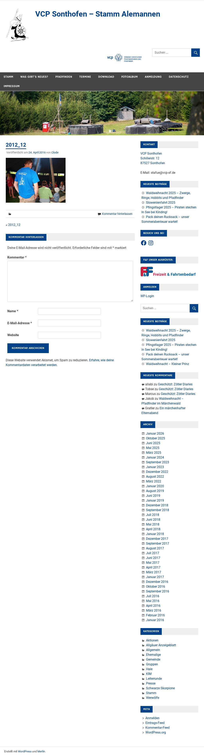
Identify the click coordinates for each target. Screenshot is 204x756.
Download (106, 77)
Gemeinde (153, 659)
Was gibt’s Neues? (34, 77)
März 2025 (153, 453)
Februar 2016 (155, 615)
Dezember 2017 (157, 539)
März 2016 (153, 610)
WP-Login (147, 296)
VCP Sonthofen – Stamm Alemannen (97, 14)
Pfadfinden (63, 77)
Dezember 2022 (157, 472)
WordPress (24, 751)
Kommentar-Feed (157, 727)
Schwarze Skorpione (160, 688)
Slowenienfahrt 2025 (160, 202)
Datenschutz (179, 77)
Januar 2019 (155, 500)
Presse (150, 683)
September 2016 (157, 591)
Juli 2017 (152, 553)
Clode (54, 152)
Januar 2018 (155, 534)
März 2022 (153, 481)
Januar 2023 (155, 467)
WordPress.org (155, 732)
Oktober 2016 (155, 586)
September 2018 (157, 510)
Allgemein (153, 650)
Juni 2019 (153, 496)
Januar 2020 (155, 486)
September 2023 (157, 462)
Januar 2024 (155, 457)
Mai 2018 (152, 524)
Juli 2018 (152, 515)
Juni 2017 (153, 558)
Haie (149, 669)
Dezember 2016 (157, 582)
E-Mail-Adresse (19, 323)
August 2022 (155, 476)
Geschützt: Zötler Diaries (175, 384)
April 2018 (153, 529)
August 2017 (155, 548)
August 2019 (155, 491)
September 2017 (157, 543)
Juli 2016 (152, 596)
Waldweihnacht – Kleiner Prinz (167, 364)
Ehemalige (153, 655)
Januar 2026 (155, 433)
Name (12, 311)
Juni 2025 (153, 443)
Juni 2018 (153, 519)
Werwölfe (152, 698)
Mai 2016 (152, 601)
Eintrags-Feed (155, 723)
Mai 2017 (152, 563)
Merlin (41, 751)
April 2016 (153, 606)
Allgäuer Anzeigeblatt (161, 645)
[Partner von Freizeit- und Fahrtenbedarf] (168, 275)
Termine (85, 77)
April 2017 (153, 567)
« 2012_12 (13, 225)
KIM (149, 674)
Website (13, 335)
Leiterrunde (154, 678)
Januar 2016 (155, 620)
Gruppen (152, 664)
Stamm (8, 77)
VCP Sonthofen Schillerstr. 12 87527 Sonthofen (152, 158)
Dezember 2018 (157, 505)
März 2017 (153, 572)
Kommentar (16, 257)
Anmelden (152, 718)
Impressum (12, 86)
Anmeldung (153, 77)
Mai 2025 (152, 448)
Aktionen (152, 640)
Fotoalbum (129, 77)
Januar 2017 (155, 577)
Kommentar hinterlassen (117, 213)
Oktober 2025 (155, 438)
